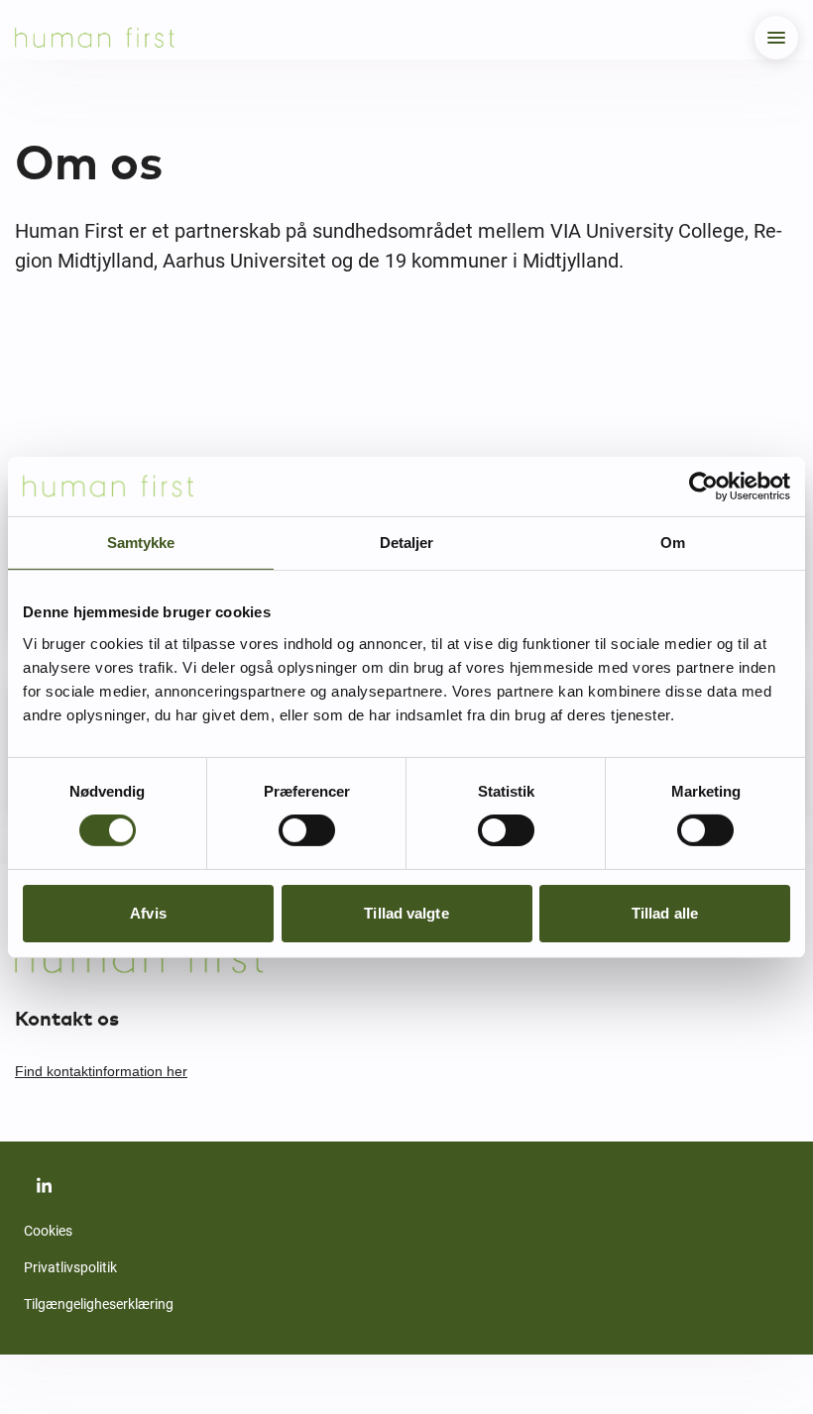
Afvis (148, 913)
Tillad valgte (406, 913)
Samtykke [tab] (140, 541)
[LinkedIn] (43, 1185)
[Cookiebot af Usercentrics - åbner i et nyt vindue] (703, 485)
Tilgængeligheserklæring (99, 1304)
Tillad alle (665, 913)
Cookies (48, 1231)
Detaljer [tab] (406, 541)
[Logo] (94, 37)
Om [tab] (672, 541)
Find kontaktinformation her (101, 1071)
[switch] (307, 830)
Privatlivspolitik (70, 1267)
